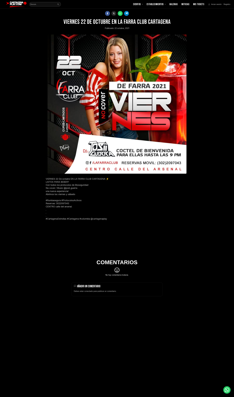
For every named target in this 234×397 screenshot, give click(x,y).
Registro (227, 4)
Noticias (185, 4)
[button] (227, 390)
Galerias (173, 4)
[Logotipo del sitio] (16, 4)
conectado (88, 291)
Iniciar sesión (216, 4)
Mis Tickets (198, 4)
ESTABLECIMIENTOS (155, 4)
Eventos (137, 4)
